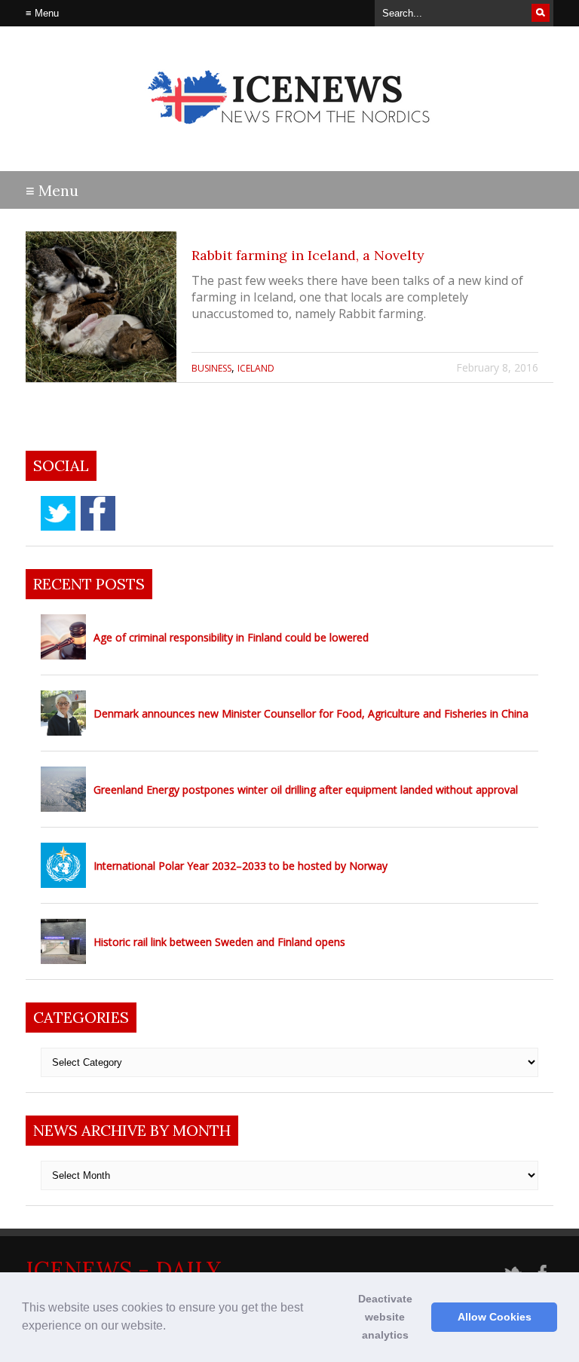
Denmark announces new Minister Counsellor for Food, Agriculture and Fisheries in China (310, 713)
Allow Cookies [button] (495, 1317)
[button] (171, 1327)
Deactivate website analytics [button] (385, 1317)
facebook (98, 513)
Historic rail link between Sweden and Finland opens (219, 942)
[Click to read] (101, 306)
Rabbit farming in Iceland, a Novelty (307, 255)
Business (211, 368)
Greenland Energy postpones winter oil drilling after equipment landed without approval (305, 789)
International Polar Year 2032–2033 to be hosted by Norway (240, 866)
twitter (58, 513)
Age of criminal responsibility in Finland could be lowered (231, 637)
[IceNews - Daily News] (290, 136)
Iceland (255, 368)
